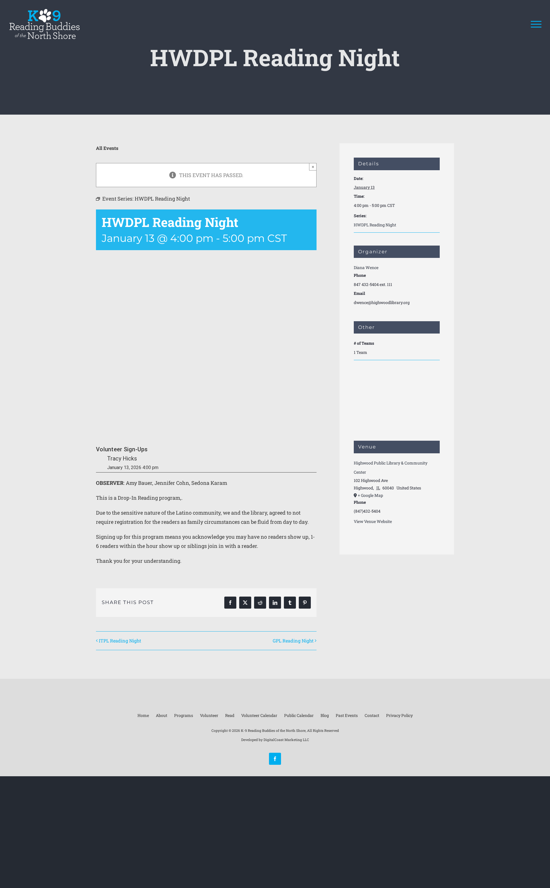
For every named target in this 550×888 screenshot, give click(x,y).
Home (143, 715)
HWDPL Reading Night (375, 225)
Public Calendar (299, 715)
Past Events (347, 715)
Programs (183, 715)
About (161, 715)
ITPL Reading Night (120, 641)
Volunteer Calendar (259, 715)
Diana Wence (366, 267)
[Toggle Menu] (536, 24)
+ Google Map (370, 495)
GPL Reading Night (293, 641)
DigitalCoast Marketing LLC (286, 739)
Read (229, 715)
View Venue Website (373, 521)
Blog (325, 715)
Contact (372, 715)
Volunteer (209, 715)
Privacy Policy (399, 715)
